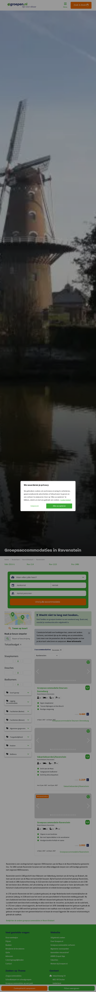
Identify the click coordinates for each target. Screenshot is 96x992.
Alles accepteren (59, 506)
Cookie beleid (65, 500)
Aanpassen (34, 506)
